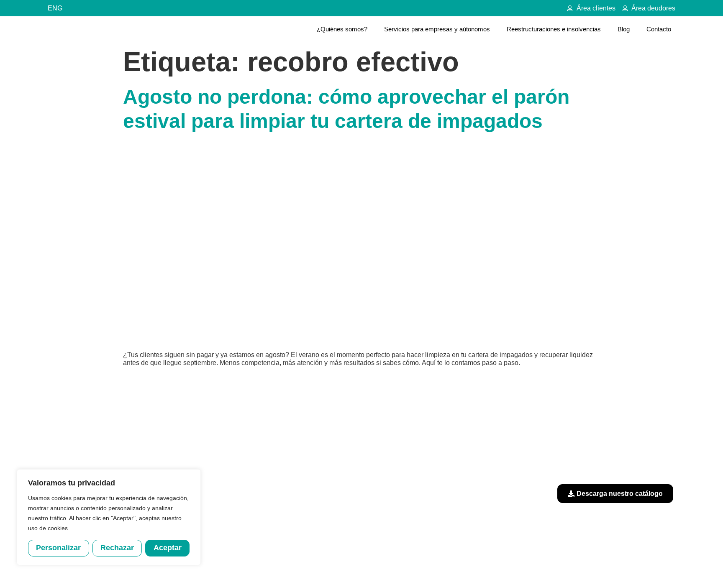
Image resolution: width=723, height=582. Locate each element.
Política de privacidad (379, 560)
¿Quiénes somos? (342, 29)
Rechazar (117, 548)
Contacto (658, 29)
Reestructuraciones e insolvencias (554, 29)
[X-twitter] (662, 421)
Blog (624, 29)
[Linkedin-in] (639, 421)
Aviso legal (330, 560)
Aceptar (168, 548)
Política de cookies (439, 560)
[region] (109, 517)
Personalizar (58, 548)
